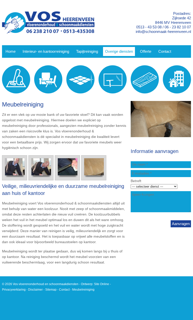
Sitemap (51, 289)
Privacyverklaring (14, 289)
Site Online (101, 284)
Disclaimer (35, 289)
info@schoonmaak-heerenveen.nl (163, 31)
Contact (64, 289)
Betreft (136, 181)
